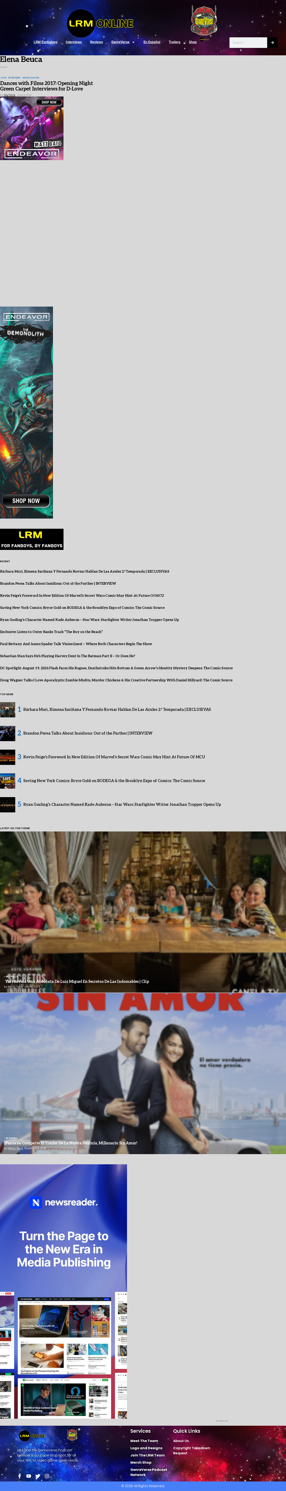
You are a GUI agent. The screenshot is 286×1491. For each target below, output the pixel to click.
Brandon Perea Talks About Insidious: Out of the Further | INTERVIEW (58, 584)
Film (3, 78)
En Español (152, 42)
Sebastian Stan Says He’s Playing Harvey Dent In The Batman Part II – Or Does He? (67, 656)
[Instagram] (46, 1476)
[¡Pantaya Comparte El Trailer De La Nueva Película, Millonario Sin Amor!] (143, 1073)
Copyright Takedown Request (191, 1451)
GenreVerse (120, 42)
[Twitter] (37, 1476)
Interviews (74, 42)
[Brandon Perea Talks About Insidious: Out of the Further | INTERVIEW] (7, 733)
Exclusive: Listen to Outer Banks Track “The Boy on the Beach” (51, 632)
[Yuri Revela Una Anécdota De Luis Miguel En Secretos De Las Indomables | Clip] (143, 912)
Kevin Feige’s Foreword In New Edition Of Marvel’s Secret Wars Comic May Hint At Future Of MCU (82, 596)
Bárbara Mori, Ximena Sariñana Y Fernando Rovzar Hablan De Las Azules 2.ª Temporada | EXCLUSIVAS (84, 572)
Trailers (174, 42)
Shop (193, 42)
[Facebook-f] (19, 1476)
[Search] (272, 42)
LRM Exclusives (45, 42)
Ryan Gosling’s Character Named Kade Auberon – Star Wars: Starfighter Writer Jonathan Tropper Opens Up (89, 620)
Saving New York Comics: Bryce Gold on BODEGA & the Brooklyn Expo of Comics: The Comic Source (82, 608)
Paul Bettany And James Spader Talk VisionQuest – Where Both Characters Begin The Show (76, 644)
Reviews (96, 42)
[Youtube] (28, 1476)
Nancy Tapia (15, 986)
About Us (181, 1440)
